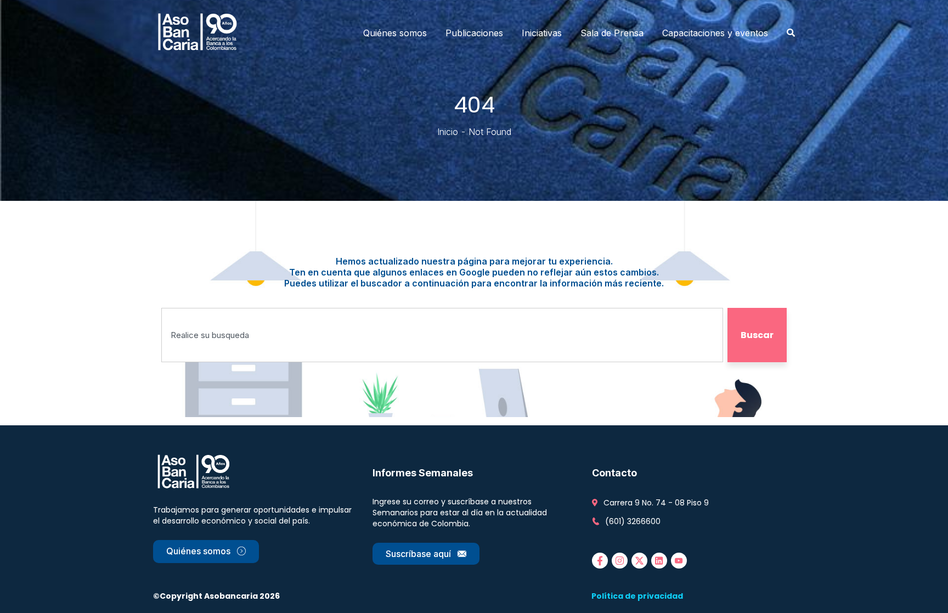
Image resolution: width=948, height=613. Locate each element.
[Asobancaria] (201, 33)
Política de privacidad (637, 595)
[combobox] (442, 335)
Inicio (447, 131)
